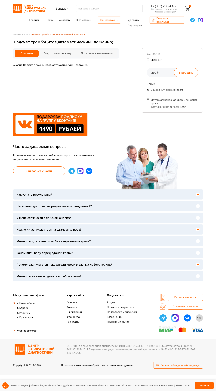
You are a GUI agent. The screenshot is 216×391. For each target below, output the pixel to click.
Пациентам (107, 20)
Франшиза (73, 317)
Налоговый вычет (118, 321)
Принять (204, 385)
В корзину (186, 72)
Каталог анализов (185, 297)
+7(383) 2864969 (27, 330)
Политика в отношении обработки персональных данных (97, 365)
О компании (83, 20)
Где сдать (133, 20)
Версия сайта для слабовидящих (180, 365)
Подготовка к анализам (122, 312)
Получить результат (162, 20)
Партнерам (135, 25)
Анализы (64, 20)
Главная (34, 20)
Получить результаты (120, 307)
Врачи (49, 20)
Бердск (61, 8)
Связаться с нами (39, 171)
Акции (111, 302)
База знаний (114, 317)
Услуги (27, 34)
